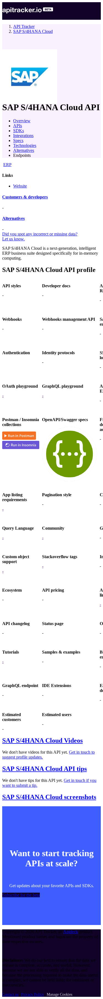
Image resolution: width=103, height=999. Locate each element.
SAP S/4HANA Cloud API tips (44, 768)
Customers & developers (25, 197)
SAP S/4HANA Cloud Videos (42, 740)
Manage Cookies (59, 994)
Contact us (10, 994)
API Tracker (24, 26)
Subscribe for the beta (21, 895)
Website (20, 186)
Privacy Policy (32, 994)
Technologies (24, 145)
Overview (21, 120)
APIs (17, 125)
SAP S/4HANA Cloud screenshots (49, 797)
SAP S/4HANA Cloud (33, 31)
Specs (18, 140)
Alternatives (23, 150)
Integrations (23, 135)
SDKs (18, 130)
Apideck (70, 931)
